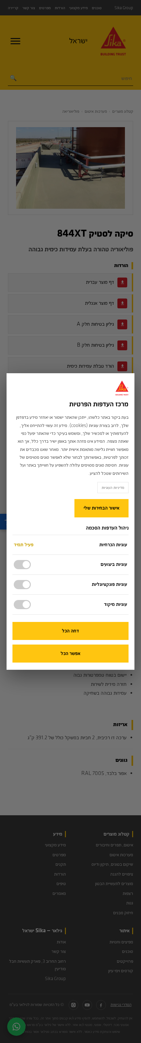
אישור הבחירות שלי (101, 508)
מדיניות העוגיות (113, 487)
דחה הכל (70, 631)
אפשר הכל (70, 653)
